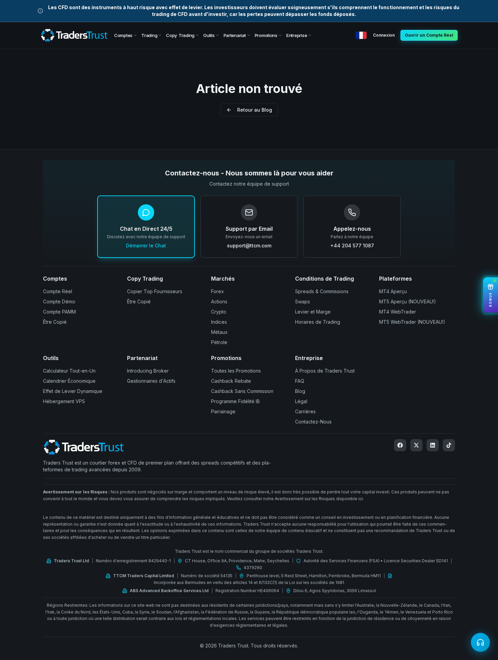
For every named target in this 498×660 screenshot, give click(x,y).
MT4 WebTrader (397, 312)
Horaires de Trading (317, 322)
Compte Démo (59, 301)
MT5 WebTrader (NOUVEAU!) (412, 322)
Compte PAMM (59, 312)
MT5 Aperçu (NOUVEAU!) (407, 301)
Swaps (302, 301)
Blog (300, 391)
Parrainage (223, 411)
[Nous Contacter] (480, 642)
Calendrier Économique (69, 381)
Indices (219, 322)
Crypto (218, 312)
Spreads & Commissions (322, 291)
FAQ (299, 381)
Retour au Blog (254, 110)
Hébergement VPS (64, 401)
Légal (301, 401)
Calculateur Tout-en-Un (69, 371)
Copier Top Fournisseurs (154, 291)
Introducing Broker (148, 371)
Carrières (305, 411)
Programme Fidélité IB (235, 401)
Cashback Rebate (231, 381)
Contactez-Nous (313, 422)
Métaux (219, 332)
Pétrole (219, 342)
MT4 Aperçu (393, 291)
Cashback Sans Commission (242, 391)
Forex (217, 291)
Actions (219, 301)
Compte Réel (57, 291)
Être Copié (55, 322)
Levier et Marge (313, 312)
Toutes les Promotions (236, 371)
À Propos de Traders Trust (325, 371)
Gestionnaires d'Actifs (151, 381)
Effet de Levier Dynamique (72, 391)
